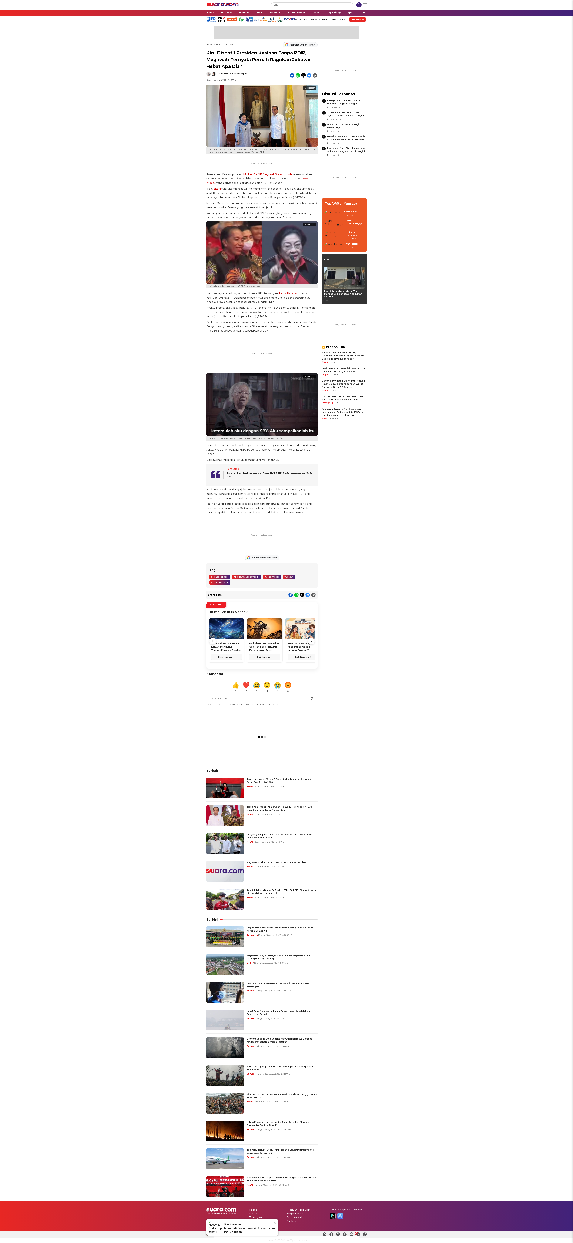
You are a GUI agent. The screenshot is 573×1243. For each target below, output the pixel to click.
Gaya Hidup (334, 12)
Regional (357, 19)
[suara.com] (222, 5)
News (219, 44)
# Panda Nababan (220, 577)
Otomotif (274, 12)
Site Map (291, 1221)
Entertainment (296, 12)
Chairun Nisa (351, 211)
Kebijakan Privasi (295, 1213)
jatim (333, 19)
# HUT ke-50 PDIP (219, 582)
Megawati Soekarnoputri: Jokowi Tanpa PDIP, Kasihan (249, 1230)
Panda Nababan (288, 293)
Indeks (366, 12)
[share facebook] (292, 75)
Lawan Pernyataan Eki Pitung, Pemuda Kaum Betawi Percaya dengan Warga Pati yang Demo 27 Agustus (343, 383)
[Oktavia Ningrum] (335, 235)
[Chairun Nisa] (333, 213)
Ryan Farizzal (352, 244)
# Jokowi (288, 577)
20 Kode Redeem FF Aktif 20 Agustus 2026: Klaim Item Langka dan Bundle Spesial (345, 115)
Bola (259, 12)
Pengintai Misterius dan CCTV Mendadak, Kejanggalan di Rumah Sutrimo (343, 294)
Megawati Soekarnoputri (278, 174)
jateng (342, 19)
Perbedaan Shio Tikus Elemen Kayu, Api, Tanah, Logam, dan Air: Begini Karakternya (347, 151)
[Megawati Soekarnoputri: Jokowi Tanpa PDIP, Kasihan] (215, 1227)
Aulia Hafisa (224, 74)
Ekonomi (244, 12)
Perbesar (311, 88)
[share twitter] (303, 75)
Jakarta (315, 19)
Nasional (226, 12)
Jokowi (216, 188)
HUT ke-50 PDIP (252, 174)
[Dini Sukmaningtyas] (335, 224)
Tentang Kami (256, 1217)
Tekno (316, 12)
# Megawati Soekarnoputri (247, 577)
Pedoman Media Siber (298, 1210)
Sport (351, 12)
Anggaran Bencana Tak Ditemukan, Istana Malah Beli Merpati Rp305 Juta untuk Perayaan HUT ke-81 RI (342, 412)
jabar (325, 19)
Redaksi (253, 1210)
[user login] (359, 5)
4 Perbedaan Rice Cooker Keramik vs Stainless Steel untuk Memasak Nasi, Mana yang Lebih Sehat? (346, 139)
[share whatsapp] (298, 75)
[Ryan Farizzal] (334, 245)
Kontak (253, 1213)
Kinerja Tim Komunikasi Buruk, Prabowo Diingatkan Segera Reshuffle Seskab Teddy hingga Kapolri (343, 355)
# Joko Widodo (272, 577)
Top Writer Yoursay (341, 203)
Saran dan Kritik (295, 1217)
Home (210, 12)
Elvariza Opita (240, 74)
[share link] (315, 75)
